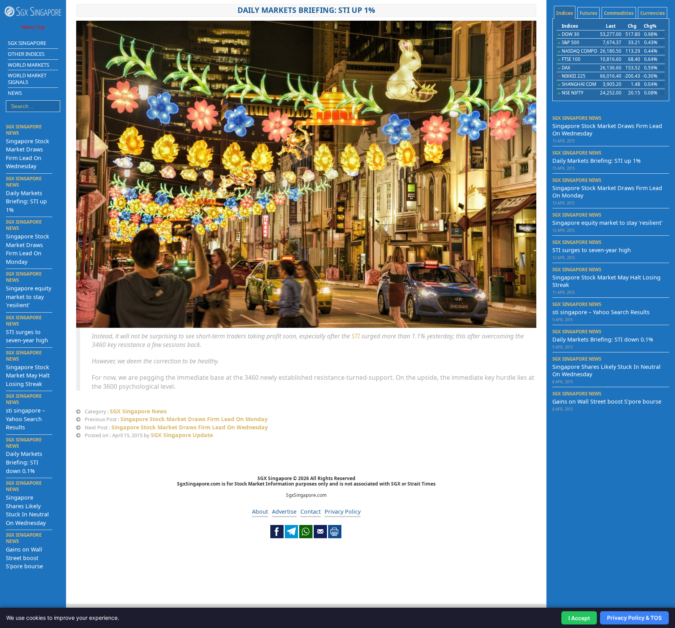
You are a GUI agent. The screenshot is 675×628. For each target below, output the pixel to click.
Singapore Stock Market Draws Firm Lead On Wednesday (189, 427)
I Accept (579, 618)
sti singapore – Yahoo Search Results (25, 419)
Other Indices (26, 53)
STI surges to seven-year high (591, 250)
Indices (564, 13)
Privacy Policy (343, 511)
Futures (588, 13)
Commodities (619, 13)
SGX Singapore (27, 42)
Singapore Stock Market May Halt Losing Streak (28, 375)
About (260, 511)
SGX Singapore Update (182, 435)
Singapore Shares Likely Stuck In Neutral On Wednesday (606, 370)
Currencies (652, 13)
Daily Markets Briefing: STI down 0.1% (24, 462)
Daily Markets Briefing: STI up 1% (26, 201)
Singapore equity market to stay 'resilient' (28, 297)
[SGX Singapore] (33, 11)
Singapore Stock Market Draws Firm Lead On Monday (194, 419)
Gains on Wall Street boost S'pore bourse (24, 558)
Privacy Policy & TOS (634, 617)
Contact (310, 511)
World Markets (28, 64)
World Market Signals (27, 78)
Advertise (284, 511)
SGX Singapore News (138, 411)
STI (356, 336)
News (15, 92)
